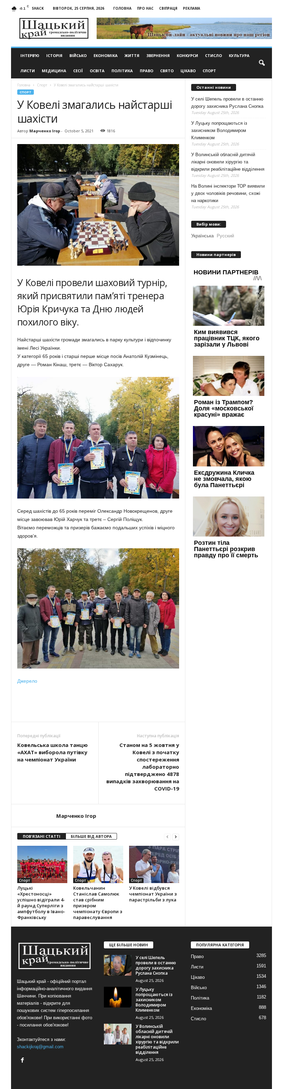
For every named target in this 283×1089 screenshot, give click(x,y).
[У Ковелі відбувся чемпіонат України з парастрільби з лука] (154, 864)
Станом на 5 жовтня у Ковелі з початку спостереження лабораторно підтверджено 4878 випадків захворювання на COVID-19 (142, 766)
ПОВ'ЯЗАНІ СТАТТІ (41, 836)
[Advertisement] (98, 703)
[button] (261, 63)
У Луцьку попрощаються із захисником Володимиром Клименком (219, 130)
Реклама (191, 8)
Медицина (54, 70)
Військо (78, 55)
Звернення (158, 55)
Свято (167, 70)
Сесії (78, 70)
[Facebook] (23, 1060)
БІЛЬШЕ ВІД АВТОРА (91, 836)
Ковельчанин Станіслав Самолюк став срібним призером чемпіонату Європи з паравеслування (97, 902)
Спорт (209, 70)
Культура (239, 55)
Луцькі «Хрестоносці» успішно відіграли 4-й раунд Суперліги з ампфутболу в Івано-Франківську (41, 902)
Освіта (97, 70)
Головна (122, 8)
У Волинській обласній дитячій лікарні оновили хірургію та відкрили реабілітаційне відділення (227, 162)
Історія (54, 55)
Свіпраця (168, 8)
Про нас (145, 8)
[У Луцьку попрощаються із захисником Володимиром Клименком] (117, 997)
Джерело (27, 681)
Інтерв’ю (29, 55)
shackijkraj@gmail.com (40, 1046)
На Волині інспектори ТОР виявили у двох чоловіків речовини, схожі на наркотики (228, 193)
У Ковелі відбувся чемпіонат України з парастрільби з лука (153, 894)
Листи (27, 70)
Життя (132, 55)
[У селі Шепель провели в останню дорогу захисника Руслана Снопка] (117, 965)
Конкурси (187, 55)
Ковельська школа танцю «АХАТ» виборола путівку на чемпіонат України (52, 752)
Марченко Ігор (44, 130)
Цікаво (188, 70)
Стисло (213, 55)
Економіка (106, 55)
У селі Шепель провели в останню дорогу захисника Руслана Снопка (227, 102)
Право (146, 70)
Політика (122, 70)
